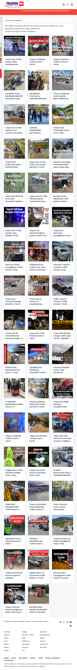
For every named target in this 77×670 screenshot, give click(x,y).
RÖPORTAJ (26, 641)
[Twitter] (60, 622)
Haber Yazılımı (43, 621)
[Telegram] (71, 626)
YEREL (24, 638)
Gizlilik (40, 658)
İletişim (6, 658)
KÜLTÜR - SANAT (28, 635)
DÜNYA (6, 650)
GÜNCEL (43, 641)
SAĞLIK (6, 647)
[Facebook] (64, 622)
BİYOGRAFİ (25, 644)
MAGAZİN (43, 647)
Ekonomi (25, 647)
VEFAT (6, 638)
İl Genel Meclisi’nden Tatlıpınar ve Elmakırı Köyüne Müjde (45, 11)
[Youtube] (71, 622)
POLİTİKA (7, 632)
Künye (13, 658)
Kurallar (33, 658)
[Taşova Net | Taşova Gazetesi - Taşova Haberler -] (14, 4)
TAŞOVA (7, 635)
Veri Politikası (9, 660)
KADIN (42, 638)
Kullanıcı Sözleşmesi (52, 658)
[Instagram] (67, 622)
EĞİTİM (6, 644)
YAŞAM (24, 632)
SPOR (6, 641)
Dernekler (43, 632)
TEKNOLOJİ (44, 644)
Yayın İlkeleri (22, 658)
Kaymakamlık (45, 635)
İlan (23, 650)
